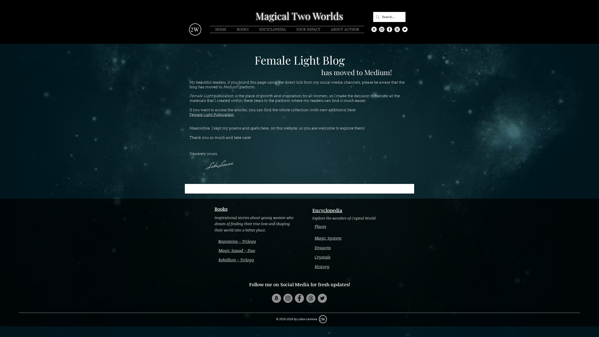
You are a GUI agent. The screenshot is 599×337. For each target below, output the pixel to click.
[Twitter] (405, 29)
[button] (296, 319)
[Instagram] (381, 29)
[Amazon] (374, 29)
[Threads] (397, 29)
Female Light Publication (212, 115)
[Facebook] (389, 29)
